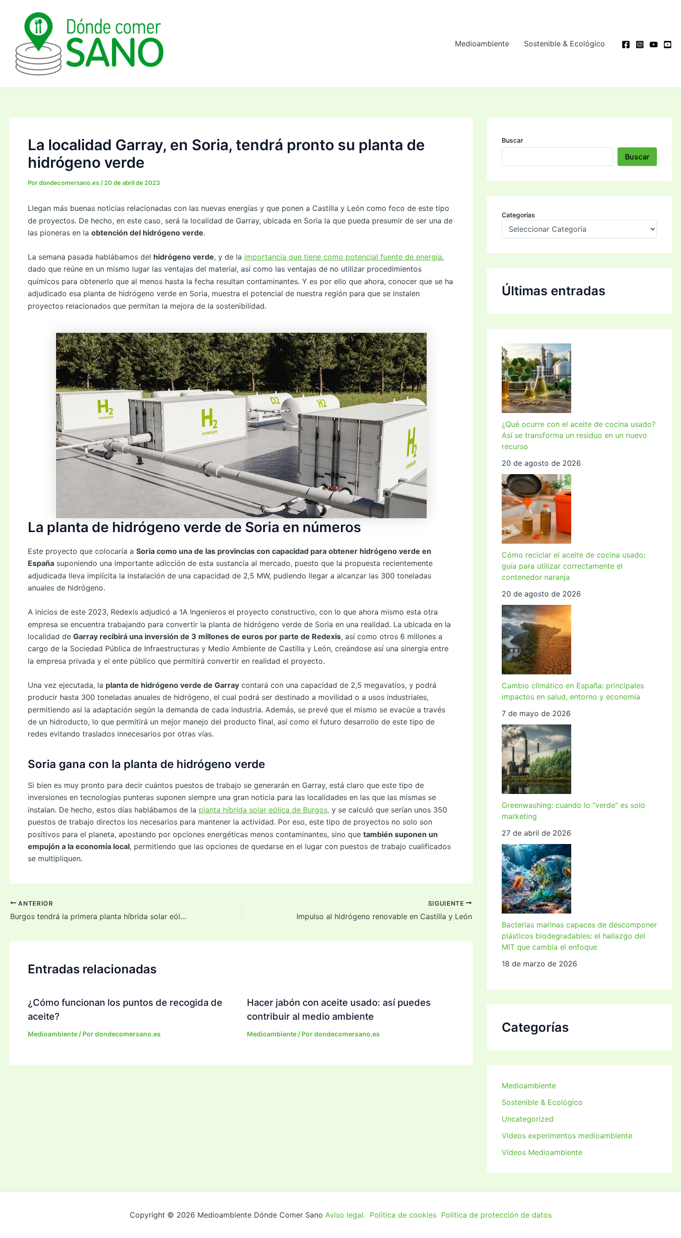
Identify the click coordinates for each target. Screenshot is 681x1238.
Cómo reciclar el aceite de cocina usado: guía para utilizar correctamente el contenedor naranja (573, 566)
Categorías (518, 215)
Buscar (512, 140)
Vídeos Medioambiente (542, 1152)
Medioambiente (482, 43)
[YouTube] (653, 44)
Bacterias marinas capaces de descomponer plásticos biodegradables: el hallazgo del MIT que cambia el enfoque (579, 936)
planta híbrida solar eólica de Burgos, (264, 809)
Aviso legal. (345, 1214)
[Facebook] (626, 44)
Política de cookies (403, 1214)
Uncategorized (528, 1119)
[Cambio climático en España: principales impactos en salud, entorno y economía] (536, 639)
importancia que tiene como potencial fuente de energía (343, 256)
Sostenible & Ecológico (564, 43)
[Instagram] (640, 44)
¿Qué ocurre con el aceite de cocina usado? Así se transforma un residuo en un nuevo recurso (579, 435)
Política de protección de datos (496, 1214)
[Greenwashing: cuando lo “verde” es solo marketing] (536, 759)
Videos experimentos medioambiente (567, 1135)
